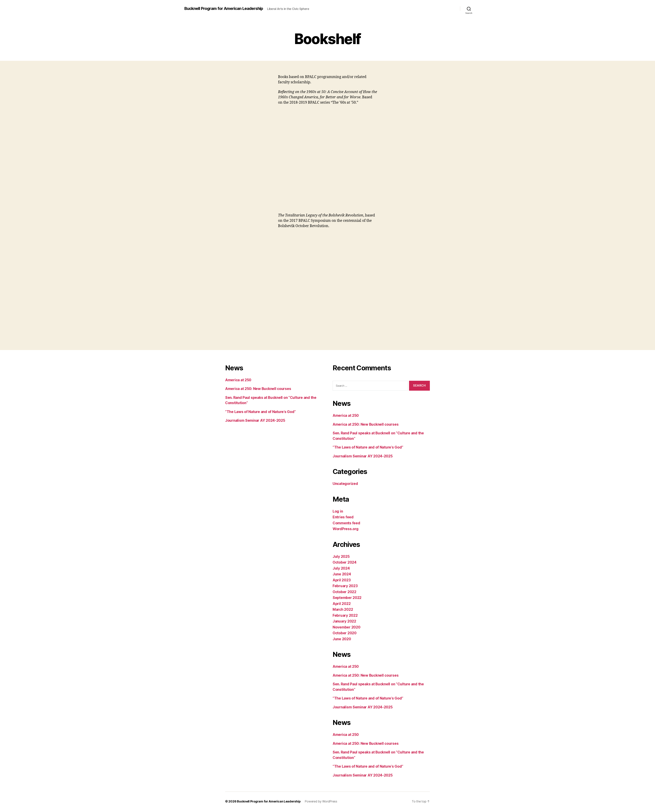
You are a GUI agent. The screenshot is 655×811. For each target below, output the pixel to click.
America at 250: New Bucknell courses (258, 389)
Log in (338, 511)
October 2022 (344, 592)
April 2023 (342, 580)
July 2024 (341, 568)
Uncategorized (345, 483)
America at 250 (238, 380)
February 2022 (345, 615)
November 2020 (346, 627)
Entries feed (343, 517)
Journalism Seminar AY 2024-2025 (255, 420)
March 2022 (343, 609)
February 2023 (345, 586)
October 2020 (344, 633)
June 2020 (342, 639)
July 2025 (341, 556)
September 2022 (347, 598)
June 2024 (342, 574)
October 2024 (344, 562)
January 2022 (344, 621)
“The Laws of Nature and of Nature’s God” (260, 412)
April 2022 (342, 604)
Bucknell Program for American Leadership (223, 8)
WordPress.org (346, 529)
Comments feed (346, 523)
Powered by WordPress (321, 801)
